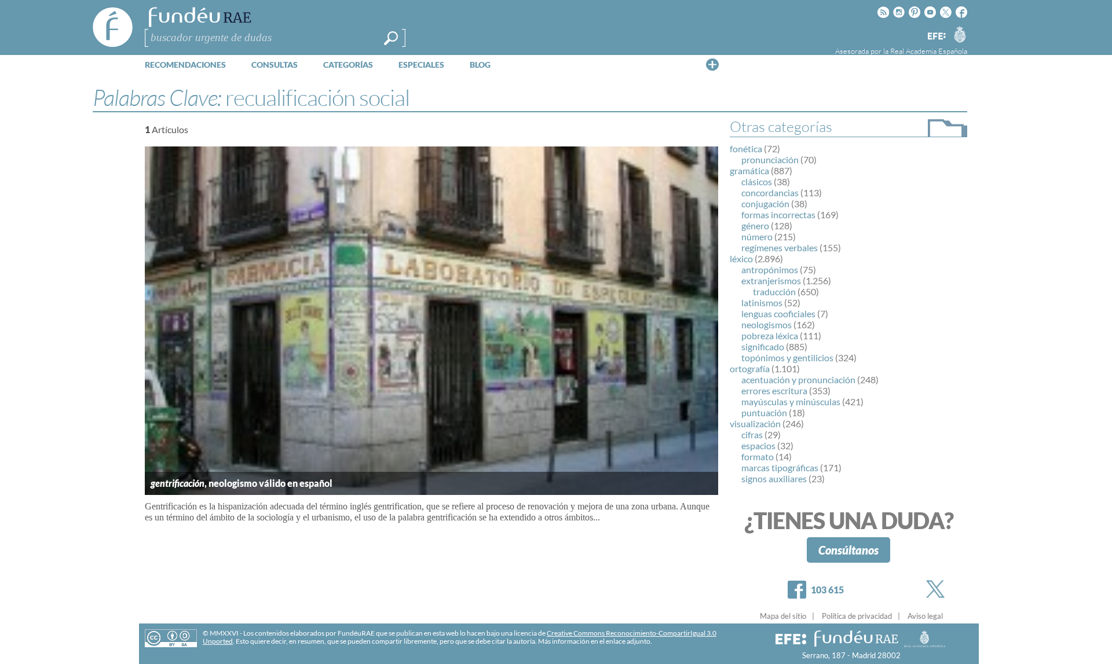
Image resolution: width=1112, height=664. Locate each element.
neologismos (766, 324)
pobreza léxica (769, 335)
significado (762, 346)
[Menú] (712, 64)
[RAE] (959, 34)
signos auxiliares (774, 478)
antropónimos (769, 269)
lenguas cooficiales (778, 313)
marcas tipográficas (779, 467)
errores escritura (774, 390)
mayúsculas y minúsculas (790, 401)
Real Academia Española (928, 51)
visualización (755, 423)
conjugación (765, 203)
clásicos (756, 181)
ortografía (750, 368)
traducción (774, 291)
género (755, 225)
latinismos (761, 302)
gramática (749, 170)
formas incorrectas (778, 214)
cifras (752, 434)
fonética (746, 148)
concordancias (770, 192)
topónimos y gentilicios (787, 357)
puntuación (764, 412)
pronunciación (770, 159)
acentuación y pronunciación (798, 379)
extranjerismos (771, 280)
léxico (741, 258)
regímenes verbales (779, 247)
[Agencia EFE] (936, 37)
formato (757, 456)
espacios (758, 445)
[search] (391, 38)
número (757, 236)
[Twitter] (937, 589)
